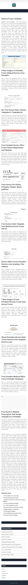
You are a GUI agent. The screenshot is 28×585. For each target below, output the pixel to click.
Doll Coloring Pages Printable (7, 554)
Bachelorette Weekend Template (8, 542)
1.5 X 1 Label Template (6, 549)
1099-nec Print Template (6, 539)
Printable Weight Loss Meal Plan (11, 509)
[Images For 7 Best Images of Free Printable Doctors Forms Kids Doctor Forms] (14, 290)
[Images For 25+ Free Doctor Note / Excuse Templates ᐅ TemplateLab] (14, 101)
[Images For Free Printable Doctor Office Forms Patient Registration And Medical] (14, 136)
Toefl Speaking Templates (10, 511)
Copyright (4, 575)
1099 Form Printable (5, 536)
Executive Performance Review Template (13, 507)
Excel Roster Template (6, 552)
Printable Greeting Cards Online (11, 497)
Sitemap (3, 577)
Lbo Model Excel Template (6, 531)
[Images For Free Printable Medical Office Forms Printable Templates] (14, 367)
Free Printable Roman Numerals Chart (13, 513)
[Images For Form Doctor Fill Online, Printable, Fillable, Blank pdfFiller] (14, 175)
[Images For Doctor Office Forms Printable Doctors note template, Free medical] (14, 252)
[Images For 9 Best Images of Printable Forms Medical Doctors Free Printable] (14, 61)
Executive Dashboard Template (11, 503)
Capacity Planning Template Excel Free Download (11, 547)
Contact (3, 571)
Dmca (3, 569)
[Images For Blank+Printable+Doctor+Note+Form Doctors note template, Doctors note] (14, 328)
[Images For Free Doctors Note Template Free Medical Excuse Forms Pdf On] (14, 215)
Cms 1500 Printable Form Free (11, 505)
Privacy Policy (5, 573)
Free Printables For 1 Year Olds (11, 495)
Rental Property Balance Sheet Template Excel (11, 544)
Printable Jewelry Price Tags (7, 534)
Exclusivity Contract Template (11, 515)
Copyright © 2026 (14, 583)
